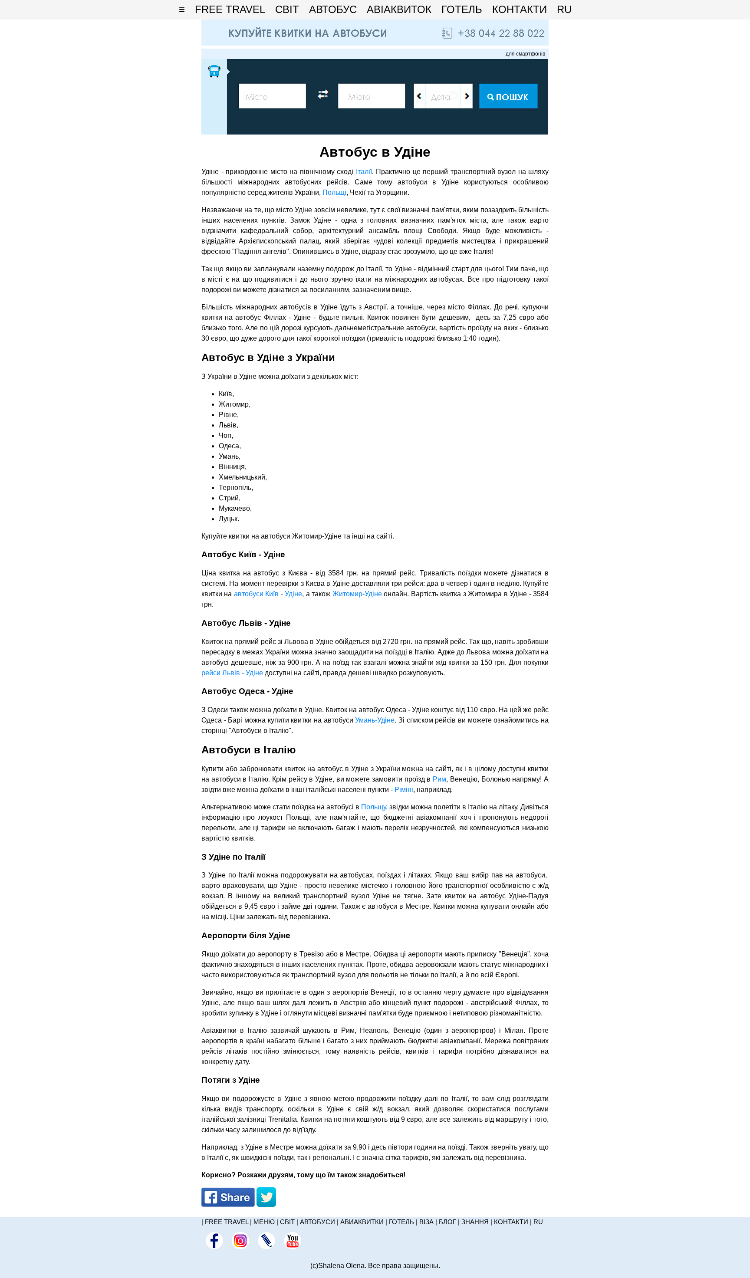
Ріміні (404, 789)
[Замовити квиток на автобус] (374, 132)
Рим (439, 779)
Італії (364, 171)
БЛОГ (447, 1221)
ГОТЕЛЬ (461, 9)
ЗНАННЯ (475, 1221)
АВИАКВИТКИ (362, 1221)
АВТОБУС (333, 9)
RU (564, 9)
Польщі (334, 192)
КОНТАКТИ (519, 9)
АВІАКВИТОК (399, 9)
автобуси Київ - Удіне (268, 594)
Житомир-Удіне (357, 594)
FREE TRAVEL (230, 9)
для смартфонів (525, 54)
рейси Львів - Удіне (232, 673)
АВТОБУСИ (317, 1221)
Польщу (373, 807)
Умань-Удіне (375, 720)
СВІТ (287, 9)
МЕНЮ (264, 1221)
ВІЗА (426, 1221)
